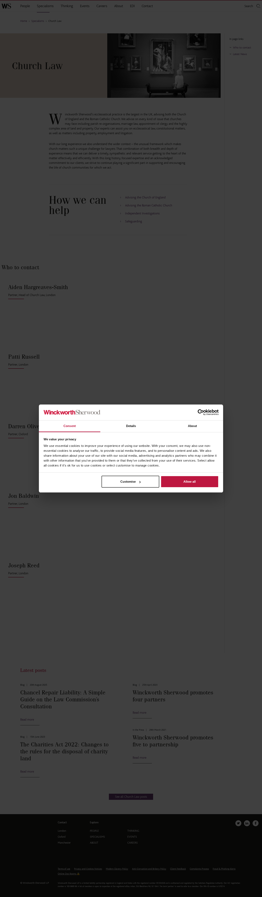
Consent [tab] (69, 426)
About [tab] (192, 426)
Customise (128, 481)
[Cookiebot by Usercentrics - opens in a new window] (201, 412)
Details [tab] (131, 426)
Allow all (189, 481)
